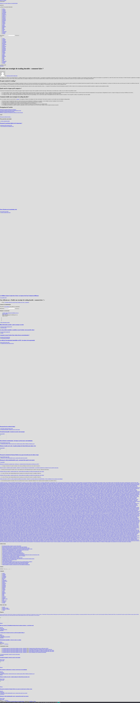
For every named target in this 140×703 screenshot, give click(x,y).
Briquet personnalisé (36, 489)
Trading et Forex (29, 537)
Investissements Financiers (105, 511)
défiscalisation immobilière (49, 499)
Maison (3, 25)
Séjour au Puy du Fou (129, 531)
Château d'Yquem (103, 491)
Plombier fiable (91, 523)
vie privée (30, 539)
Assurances (4, 11)
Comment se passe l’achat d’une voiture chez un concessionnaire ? (14, 335)
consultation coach (29, 496)
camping (19, 490)
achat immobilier (94, 482)
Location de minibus (62, 514)
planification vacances (132, 522)
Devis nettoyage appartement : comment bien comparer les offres (13, 553)
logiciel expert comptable (124, 514)
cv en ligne (73, 498)
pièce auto (48, 522)
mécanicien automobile (47, 517)
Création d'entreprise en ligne (49, 497)
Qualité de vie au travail (88, 526)
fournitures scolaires (61, 507)
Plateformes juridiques (67, 523)
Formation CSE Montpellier (73, 506)
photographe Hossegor (20, 522)
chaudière (114, 491)
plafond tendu (99, 522)
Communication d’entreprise (134, 493)
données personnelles (59, 501)
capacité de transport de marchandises (45, 490)
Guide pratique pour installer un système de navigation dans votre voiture (41, 650)
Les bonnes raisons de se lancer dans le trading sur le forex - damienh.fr (16, 302)
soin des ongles (25, 533)
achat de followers (88, 482)
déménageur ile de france (99, 499)
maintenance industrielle (86, 515)
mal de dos (120, 515)
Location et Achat (77, 514)
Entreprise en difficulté (64, 503)
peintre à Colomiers (40, 521)
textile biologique (55, 536)
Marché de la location (6, 516)
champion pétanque (67, 491)
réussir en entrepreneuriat (8, 530)
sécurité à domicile (98, 531)
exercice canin (111, 504)
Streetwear (53, 534)
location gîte (82, 514)
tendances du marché (135, 535)
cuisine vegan (61, 498)
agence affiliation (43, 483)
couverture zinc (31, 497)
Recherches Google (123, 527)
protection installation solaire (29, 526)
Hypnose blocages (133, 509)
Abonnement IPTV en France (20, 482)
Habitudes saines (31, 509)
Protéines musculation (37, 526)
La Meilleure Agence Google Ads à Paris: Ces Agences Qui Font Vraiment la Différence (19, 295)
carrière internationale (96, 490)
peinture (52, 521)
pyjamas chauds (81, 526)
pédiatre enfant (31, 521)
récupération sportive (19, 528)
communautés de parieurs (119, 493)
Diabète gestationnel (120, 500)
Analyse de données (10, 485)
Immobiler (4, 20)
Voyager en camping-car (57, 541)
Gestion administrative (8, 508)
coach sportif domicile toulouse (30, 493)
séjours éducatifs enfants (7, 532)
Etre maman (65, 504)
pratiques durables (63, 524)
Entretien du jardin (81, 503)
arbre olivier (81, 485)
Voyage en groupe (11, 541)
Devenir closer (99, 500)
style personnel (78, 534)
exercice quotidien (124, 504)
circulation (129, 492)
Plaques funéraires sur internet (31, 523)
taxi (46, 535)
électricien (97, 502)
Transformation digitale (66, 537)
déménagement (79, 499)
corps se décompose (61, 496)
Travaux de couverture (116, 537)
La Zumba (46, 513)
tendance (108, 535)
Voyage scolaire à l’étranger (45, 541)
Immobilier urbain (60, 510)
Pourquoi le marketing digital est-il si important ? (11, 123)
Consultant (19, 496)
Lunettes (12, 515)
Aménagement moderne (135, 484)
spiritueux (90, 533)
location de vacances (69, 514)
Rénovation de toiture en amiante (9, 529)
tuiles (4, 538)
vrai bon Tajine (85, 541)
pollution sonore (126, 523)
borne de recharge (124, 488)
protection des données (4, 526)
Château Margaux (110, 491)
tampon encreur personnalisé (22, 535)
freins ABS (71, 507)
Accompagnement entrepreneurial (63, 482)
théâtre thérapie (64, 536)
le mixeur (90, 513)
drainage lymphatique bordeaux (92, 501)
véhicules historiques (98, 538)
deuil (78, 500)
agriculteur (20, 484)
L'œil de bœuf (136, 512)
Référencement (56, 528)
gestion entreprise (62, 508)
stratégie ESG (23, 534)
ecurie (68, 502)
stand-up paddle (126, 533)
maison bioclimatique (94, 515)
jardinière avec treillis (21, 512)
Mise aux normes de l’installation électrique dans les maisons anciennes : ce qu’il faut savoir (17, 625)
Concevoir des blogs (25, 495)
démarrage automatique (66, 499)
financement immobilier (134, 505)
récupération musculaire (11, 528)
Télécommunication (96, 535)
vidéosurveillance (21, 539)
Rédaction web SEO (37, 528)
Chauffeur (126, 491)
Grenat (128, 508)
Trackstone (17, 537)
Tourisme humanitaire (3, 537)
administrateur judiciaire (28, 483)
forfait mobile (36, 506)
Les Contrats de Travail (133, 513)
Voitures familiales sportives (21, 540)
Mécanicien (41, 517)
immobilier (46, 510)
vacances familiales (49, 538)
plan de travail (125, 522)
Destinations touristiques (66, 500)
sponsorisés (95, 533)
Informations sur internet (7, 511)
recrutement (5, 528)
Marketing (4, 26)
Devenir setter (109, 500)
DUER (112, 501)
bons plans (111, 488)
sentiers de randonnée (15, 532)
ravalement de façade (123, 526)
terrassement (35, 536)
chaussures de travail (30, 492)
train (33, 537)
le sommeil (94, 513)
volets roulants (35, 540)
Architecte (90, 485)
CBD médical (11, 491)
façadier (59, 505)
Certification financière (33, 491)
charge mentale (88, 491)
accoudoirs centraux (72, 482)
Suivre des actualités (102, 534)
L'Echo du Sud (108, 512)
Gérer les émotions (133, 507)
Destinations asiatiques (42, 500)
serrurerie (32, 532)
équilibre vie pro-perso (18, 504)
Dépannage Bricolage (120, 499)
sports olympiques (120, 533)
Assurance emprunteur (27, 486)
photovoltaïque (43, 522)
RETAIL (124, 529)
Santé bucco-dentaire (14, 531)
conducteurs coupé (40, 495)
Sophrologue (61, 533)
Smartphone (130, 532)
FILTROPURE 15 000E (112, 505)
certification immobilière (42, 491)
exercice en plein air (117, 504)
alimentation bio (39, 484)
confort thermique (101, 495)
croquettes (29, 498)
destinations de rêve (49, 500)
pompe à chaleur (132, 523)
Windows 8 (103, 541)
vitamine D (88, 539)
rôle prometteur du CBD (66, 530)
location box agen (49, 514)
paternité (13, 521)
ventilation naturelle (133, 538)
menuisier (119, 517)
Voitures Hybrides (30, 540)
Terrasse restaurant (29, 536)
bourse (18, 99)
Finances (3, 17)
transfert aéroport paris (58, 537)
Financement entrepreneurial (125, 505)
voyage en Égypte (5, 541)
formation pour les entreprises (9, 507)
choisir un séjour (100, 492)
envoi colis (126, 503)
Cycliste (96, 498)
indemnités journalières (103, 510)
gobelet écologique (90, 508)
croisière (127, 497)
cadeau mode (114, 489)
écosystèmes (44, 502)
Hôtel (87, 509)
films (103, 505)
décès (104, 498)
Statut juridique (132, 533)
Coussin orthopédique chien (12, 497)
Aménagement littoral (127, 484)
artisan (117, 485)
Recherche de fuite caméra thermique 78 (32, 527)
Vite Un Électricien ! (93, 539)
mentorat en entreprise (109, 517)
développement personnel (92, 500)
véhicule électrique (85, 538)
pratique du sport (57, 524)
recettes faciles (129, 526)
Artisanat (3, 10)
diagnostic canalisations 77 (129, 500)
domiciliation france (41, 501)
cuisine (40, 498)
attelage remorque (80, 486)
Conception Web (8, 495)
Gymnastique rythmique (18, 509)
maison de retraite (101, 515)
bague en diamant (54, 487)
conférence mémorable (63, 495)
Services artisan (54, 532)
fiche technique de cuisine (97, 505)
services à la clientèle (47, 532)
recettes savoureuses (3, 527)
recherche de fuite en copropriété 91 (46, 527)
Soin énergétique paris (32, 533)
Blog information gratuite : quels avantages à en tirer (12, 324)
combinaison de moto (93, 493)
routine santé (93, 530)
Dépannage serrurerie (127, 499)
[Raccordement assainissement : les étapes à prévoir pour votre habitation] (3, 438)
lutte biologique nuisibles (18, 515)
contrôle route (51, 496)
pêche (28, 521)
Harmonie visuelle (45, 509)
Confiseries (75, 495)
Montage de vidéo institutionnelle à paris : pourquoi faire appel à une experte (17, 460)
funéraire (85, 507)
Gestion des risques (43, 508)
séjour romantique (137, 531)
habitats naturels (25, 509)
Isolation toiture (120, 511)
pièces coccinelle (53, 522)
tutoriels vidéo (7, 538)
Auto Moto (4, 12)
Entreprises (4, 16)
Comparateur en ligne (59, 494)
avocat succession (32, 487)
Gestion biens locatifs (16, 508)
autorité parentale (101, 486)
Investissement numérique (96, 511)
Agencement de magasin (119, 483)
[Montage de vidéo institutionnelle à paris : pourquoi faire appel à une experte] (13, 457)
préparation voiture (96, 524)
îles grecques (27, 510)
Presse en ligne (110, 524)
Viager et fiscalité (14, 539)
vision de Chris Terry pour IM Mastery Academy (71, 539)
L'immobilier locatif (130, 512)
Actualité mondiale (17, 483)
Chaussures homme (37, 492)
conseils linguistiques (116, 495)
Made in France (32, 515)
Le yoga (108, 513)
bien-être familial (20, 488)
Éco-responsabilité (10, 502)
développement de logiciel (83, 500)
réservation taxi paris (71, 529)
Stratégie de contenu (16, 534)
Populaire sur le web (9, 524)
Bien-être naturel (32, 488)
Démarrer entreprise (73, 499)
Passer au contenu (3, 0)
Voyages (3, 33)
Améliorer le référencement (84, 484)
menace (96, 517)
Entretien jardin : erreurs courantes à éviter (9, 559)
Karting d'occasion (57, 512)
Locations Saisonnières (96, 514)
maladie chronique (125, 515)
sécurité (93, 531)
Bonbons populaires (105, 488)
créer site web (92, 497)
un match (38, 538)
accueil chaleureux (79, 482)
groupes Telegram (132, 508)
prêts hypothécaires (127, 524)
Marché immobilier (30, 516)
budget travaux (57, 489)
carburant (53, 490)
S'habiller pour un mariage (104, 530)
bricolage (20, 489)
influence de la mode (121, 510)
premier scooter (76, 524)
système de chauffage (110, 534)
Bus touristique (77, 489)
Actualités (4, 9)
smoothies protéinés (3, 533)
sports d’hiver (108, 533)
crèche (64, 497)
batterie (104, 487)
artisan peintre (120, 485)
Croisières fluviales (20, 498)
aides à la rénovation (25, 484)
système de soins (117, 534)
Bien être (3, 13)
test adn (50, 536)
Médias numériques (62, 517)
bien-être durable (14, 488)
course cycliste (126, 496)
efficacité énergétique (85, 502)
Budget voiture (63, 489)
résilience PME (85, 529)
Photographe (4, 522)
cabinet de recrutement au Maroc (98, 489)
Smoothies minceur (135, 532)
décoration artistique (123, 498)
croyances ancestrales (34, 498)
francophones (67, 507)
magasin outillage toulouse (39, 515)
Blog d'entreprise (58, 488)
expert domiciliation (14, 505)
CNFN (19, 493)
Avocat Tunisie (38, 487)
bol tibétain (95, 488)
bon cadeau (100, 488)
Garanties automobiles (107, 507)
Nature (3, 595)
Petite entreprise (132, 521)
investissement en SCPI (71, 511)
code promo (50, 493)
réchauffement (16, 527)
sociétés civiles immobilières (15, 533)
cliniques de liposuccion (8, 493)
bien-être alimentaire (134, 487)
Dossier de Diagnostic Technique (68, 501)
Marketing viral (128, 516)
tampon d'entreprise (14, 535)
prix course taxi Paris (8, 525)
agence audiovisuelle (49, 483)
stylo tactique (89, 534)
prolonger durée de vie (110, 525)
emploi (107, 502)
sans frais (7, 531)
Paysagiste (24, 521)
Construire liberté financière (12, 496)
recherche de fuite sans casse (99, 527)
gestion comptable (23, 508)
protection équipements (20, 526)
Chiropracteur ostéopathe (61, 492)
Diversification (21, 501)
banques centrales (77, 487)
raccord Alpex (103, 526)
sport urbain (104, 533)
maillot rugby (69, 515)
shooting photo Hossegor (61, 532)
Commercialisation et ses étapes (102, 493)
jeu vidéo (30, 512)
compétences (65, 494)
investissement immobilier (80, 511)
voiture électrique (119, 539)
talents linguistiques (7, 535)
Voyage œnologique (36, 541)
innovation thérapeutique (37, 511)
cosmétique (67, 496)
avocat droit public (16, 487)
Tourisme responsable (11, 537)
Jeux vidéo (34, 512)
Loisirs (3, 24)
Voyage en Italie (23, 541)
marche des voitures (13, 516)
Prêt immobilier (121, 524)
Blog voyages (77, 488)
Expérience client (130, 504)
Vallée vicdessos (63, 538)
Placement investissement (92, 522)
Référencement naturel (79, 528)
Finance (118, 505)
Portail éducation (16, 524)
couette (78, 496)
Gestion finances (68, 508)
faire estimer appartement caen (66, 505)
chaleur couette (48, 491)
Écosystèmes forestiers (50, 502)
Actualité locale (11, 483)
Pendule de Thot (63, 521)
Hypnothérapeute (8, 510)
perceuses (72, 521)
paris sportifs (7, 521)
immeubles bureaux (41, 510)
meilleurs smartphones (91, 517)
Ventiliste (1, 539)
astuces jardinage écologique (72, 486)
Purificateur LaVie (64, 526)
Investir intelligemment (58, 511)
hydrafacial (115, 509)
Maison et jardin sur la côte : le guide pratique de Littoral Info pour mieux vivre (18, 445)
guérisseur (137, 508)
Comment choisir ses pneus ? (7, 560)
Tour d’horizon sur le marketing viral (8, 209)
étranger (61, 504)
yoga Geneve (119, 541)
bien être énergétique (124, 487)
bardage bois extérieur (89, 487)
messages (133, 517)
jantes (133, 511)
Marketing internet (108, 516)
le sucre (102, 513)
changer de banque (82, 491)
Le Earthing (66, 513)
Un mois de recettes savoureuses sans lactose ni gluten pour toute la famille (15, 563)
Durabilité (115, 501)
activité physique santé (134, 482)
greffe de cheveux (123, 508)
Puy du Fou (76, 526)
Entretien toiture (110, 503)
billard (38, 488)
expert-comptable (27, 505)
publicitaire (56, 526)
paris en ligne (2, 521)
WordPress (31, 701)
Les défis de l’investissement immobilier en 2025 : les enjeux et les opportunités (17, 340)
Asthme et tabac (56, 486)
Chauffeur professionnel (9, 492)
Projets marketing (103, 525)
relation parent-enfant (114, 528)
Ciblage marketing (112, 492)
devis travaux (114, 500)
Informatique (13, 511)
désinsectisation (23, 500)
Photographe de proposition (11, 522)
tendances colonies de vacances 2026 (125, 535)
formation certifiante (42, 506)
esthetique (36, 504)
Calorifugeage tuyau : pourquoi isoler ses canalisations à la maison (13, 555)
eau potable (124, 501)
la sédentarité (42, 513)
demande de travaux (57, 499)
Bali (62, 487)
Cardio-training (58, 490)
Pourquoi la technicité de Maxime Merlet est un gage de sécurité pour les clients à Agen (19, 454)
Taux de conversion (42, 535)
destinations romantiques (57, 500)
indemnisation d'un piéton (94, 510)
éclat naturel (5, 502)
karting (52, 512)
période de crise (86, 521)
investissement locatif (88, 511)
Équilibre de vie (136, 503)
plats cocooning (74, 523)
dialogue (5, 501)
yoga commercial (114, 541)
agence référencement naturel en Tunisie (99, 483)
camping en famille (24, 490)
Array (99, 485)
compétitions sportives (87, 494)
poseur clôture (51, 524)
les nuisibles (2, 514)
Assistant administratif (133, 485)
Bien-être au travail (7, 488)
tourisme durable (113, 536)
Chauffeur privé (131, 491)
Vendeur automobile (115, 538)
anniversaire (26, 485)
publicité (59, 526)
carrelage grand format (65, 490)
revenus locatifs (34, 530)
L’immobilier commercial (4, 513)
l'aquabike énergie (89, 512)
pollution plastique (120, 523)
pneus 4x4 (95, 523)
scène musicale (63, 531)
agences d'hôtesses (127, 483)
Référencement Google (71, 528)
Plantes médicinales (16, 523)
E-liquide (119, 501)
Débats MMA (100, 498)
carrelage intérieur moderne (81, 490)
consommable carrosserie (124, 495)
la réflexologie (37, 513)
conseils (105, 495)
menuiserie (115, 517)
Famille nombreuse (75, 505)
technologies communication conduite (79, 535)
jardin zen (8, 512)
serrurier (35, 532)
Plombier (86, 523)
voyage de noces (105, 540)
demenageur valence (107, 499)
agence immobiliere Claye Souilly (86, 483)
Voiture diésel (113, 539)
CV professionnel (79, 498)
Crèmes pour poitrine (104, 497)
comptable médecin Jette (129, 494)
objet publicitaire (118, 614)
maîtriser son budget (114, 515)
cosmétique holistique (73, 496)
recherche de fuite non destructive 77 (58, 527)
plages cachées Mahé (107, 522)
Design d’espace (6, 500)
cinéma (120, 492)
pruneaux (43, 526)
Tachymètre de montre (130, 534)
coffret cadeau (61, 493)
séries (30, 532)
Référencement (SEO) (63, 528)
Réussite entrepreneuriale (17, 530)
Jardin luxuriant (4, 512)
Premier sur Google (82, 524)
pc (26, 521)
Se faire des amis (76, 531)
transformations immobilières (75, 537)
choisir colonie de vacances (78, 492)
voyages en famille (73, 541)
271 (5, 700)
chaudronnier (118, 491)
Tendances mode (17, 536)
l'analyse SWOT (83, 512)
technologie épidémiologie (59, 535)
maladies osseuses (132, 515)
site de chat (93, 532)
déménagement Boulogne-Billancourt (88, 499)
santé (3, 30)
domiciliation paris (48, 501)
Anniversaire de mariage (32, 485)
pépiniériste (68, 521)
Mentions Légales (5, 608)
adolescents (35, 483)
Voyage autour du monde (77, 540)
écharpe (127, 501)
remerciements (127, 528)
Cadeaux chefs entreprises (128, 489)
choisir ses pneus (86, 492)
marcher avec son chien (60, 516)
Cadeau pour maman (120, 489)
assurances (45, 486)
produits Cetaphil (55, 525)
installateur (44, 511)
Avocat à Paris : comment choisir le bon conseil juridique (12, 550)
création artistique (41, 497)
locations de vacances (88, 514)
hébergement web (64, 509)
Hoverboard (100, 509)
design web (18, 500)
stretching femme (66, 534)
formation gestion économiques (111, 506)
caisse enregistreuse (9, 490)
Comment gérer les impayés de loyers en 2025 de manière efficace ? (12, 632)
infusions (17, 511)
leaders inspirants (113, 513)
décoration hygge (3, 499)
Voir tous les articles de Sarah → (5, 116)
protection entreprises (11, 526)
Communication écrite (12, 494)
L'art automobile (95, 512)
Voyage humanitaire (29, 541)
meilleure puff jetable (77, 517)
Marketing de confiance (87, 516)
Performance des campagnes (79, 521)
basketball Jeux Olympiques (98, 487)
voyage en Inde (17, 541)
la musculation (24, 513)
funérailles (82, 507)
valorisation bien (69, 538)
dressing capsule (101, 501)
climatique (2, 493)
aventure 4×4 (115, 486)
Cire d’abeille (133, 492)
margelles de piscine (67, 516)
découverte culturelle (33, 499)
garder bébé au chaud (115, 507)
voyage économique (111, 540)
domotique (53, 501)
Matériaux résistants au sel (28, 517)
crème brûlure (97, 497)
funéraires (89, 507)
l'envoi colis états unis (123, 512)
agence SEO (108, 483)
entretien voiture (116, 503)
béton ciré (118, 487)
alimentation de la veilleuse (47, 484)
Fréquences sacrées (77, 507)
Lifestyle (3, 23)
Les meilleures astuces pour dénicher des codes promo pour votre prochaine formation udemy (18, 558)
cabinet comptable (90, 489)
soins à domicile (38, 533)
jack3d (124, 511)
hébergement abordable (57, 509)
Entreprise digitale (56, 503)
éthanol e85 (58, 504)
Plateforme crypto (47, 523)
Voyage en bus (133, 540)
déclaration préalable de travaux (110, 498)
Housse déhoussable (94, 509)
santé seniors (45, 531)
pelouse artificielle (57, 521)
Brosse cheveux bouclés (45, 489)
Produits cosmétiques (61, 525)
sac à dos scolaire (113, 530)
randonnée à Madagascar (110, 526)
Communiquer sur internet (50, 494)
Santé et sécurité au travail (22, 531)
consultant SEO (23, 496)
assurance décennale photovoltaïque (11, 486)
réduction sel (51, 528)
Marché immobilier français (39, 516)
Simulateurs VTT (85, 532)
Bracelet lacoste (15, 489)
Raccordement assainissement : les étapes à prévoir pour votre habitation (16, 440)
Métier (3, 27)
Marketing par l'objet (122, 516)
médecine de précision (55, 517)
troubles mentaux (133, 537)
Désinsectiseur (4, 581)
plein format (79, 523)
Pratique (3, 29)
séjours (1, 532)
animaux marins (21, 485)
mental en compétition (101, 517)
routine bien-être (82, 530)
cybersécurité (84, 498)
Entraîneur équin (29, 503)
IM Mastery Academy (34, 510)
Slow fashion (121, 532)
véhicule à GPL (78, 538)
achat (84, 482)
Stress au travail (60, 534)
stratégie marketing (35, 534)
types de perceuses (13, 538)
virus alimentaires (47, 539)
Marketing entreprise (100, 516)
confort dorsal (95, 495)
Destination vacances (29, 500)
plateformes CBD (53, 523)
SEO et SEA (23, 532)
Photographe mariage (27, 522)
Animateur (16, 485)
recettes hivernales (135, 526)
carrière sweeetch (103, 490)
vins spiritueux (40, 539)
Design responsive (13, 500)
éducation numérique (73, 502)
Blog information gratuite (70, 488)
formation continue (58, 506)
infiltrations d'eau (114, 510)
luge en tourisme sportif (7, 515)
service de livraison (40, 532)
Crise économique (111, 497)
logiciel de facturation (115, 514)
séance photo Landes (82, 531)
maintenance (79, 515)
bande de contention (69, 487)
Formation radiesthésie (43, 507)
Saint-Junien (133, 530)
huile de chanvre (106, 509)
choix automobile (106, 492)
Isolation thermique (114, 511)
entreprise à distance (49, 503)
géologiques (128, 507)
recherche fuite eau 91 (115, 527)
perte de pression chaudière (120, 521)
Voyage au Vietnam (57, 540)
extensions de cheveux (54, 505)
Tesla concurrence (46, 536)
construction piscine (3, 496)
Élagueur (93, 502)
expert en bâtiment (21, 505)
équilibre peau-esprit (3, 504)
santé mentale (30, 531)
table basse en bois (123, 534)
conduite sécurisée (55, 495)
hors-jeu (84, 509)
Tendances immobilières (4, 536)
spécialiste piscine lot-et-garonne (83, 533)
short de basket (71, 532)
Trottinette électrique (126, 537)
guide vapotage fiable (10, 509)
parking (10, 521)
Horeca (81, 509)
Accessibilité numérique (36, 482)
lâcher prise (51, 513)
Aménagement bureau (93, 484)
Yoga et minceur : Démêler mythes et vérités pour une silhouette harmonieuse (15, 562)
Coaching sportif (39, 493)
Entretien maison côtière (97, 503)
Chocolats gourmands (69, 492)
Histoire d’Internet (71, 509)
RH (37, 530)
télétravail (105, 535)
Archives (1, 568)
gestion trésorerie (80, 508)
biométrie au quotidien (48, 488)
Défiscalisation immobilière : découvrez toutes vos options (10, 639)
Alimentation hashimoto (56, 484)
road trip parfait (44, 530)
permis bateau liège (92, 521)
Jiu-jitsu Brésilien (39, 512)
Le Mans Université (85, 513)
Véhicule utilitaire (91, 538)
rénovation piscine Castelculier (37, 529)
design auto (133, 499)
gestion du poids (50, 508)
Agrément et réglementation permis (12, 484)
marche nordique (47, 516)
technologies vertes (89, 535)
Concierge (31, 495)
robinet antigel (54, 530)
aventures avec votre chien (122, 486)
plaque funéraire (23, 523)
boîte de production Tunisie (88, 488)
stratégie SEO (41, 534)
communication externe (31, 494)
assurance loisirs (34, 486)
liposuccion (29, 514)
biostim (53, 488)
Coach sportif (22, 493)
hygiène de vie (119, 509)
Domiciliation (26, 501)
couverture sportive (25, 497)
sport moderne (99, 533)
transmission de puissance (85, 537)
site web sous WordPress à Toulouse (112, 532)
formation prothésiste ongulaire (19, 507)
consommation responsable (133, 495)
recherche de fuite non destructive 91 (71, 527)
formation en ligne (103, 506)
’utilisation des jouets (3, 482)
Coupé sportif (102, 496)
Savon (59, 531)
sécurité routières (123, 531)
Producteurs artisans (39, 525)
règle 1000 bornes (108, 528)
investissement (64, 511)
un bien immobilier (23, 538)
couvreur (35, 497)
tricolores (121, 537)
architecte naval (95, 485)
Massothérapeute (5, 517)
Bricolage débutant (25, 489)
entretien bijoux (74, 503)
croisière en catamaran (133, 497)
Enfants (3, 15)
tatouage (32, 535)
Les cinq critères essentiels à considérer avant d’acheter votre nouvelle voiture (17, 329)
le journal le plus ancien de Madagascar (75, 513)
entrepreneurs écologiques (41, 503)
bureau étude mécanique (70, 489)
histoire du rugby (77, 509)
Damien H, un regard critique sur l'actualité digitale (9, 3)
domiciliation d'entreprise (33, 501)
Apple (45, 485)
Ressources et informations (97, 529)
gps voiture (113, 508)
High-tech (4, 19)
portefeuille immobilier (38, 524)
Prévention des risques (134, 524)
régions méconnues (101, 528)
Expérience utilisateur (7, 505)
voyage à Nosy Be (50, 540)
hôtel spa (89, 509)
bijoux (36, 488)
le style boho (98, 513)
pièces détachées (59, 522)
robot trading (59, 530)
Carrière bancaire (90, 490)
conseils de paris (110, 495)
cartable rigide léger (120, 490)
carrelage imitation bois (73, 490)
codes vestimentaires (55, 493)
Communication (126, 493)
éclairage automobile (132, 501)
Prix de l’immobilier (16, 525)
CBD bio (7, 491)
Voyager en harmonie (65, 541)
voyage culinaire (92, 540)
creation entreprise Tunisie (58, 497)
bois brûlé (82, 488)
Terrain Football (23, 536)
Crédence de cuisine (69, 497)
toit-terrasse (97, 536)
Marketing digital (94, 516)
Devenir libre (105, 500)
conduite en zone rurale (48, 495)
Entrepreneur (34, 503)
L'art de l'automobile (101, 512)
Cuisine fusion (43, 498)
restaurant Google (108, 529)
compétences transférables (78, 494)
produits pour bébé (82, 525)
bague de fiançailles (47, 487)
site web (96, 532)
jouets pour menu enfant (47, 512)
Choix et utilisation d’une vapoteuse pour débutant (37, 652)
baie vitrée (59, 487)
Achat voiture (121, 482)
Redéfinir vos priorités (45, 528)
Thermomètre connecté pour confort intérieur (82, 536)
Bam (35, 701)
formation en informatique (82, 506)
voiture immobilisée (131, 539)
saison (136, 530)
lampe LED (55, 513)
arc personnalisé (86, 485)
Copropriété (56, 496)
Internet (3, 21)
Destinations (35, 500)
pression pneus (115, 524)
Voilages (98, 539)
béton (116, 487)
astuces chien (65, 486)
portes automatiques (45, 524)
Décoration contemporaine (132, 498)
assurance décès (20, 486)
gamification (98, 507)
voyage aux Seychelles (86, 540)
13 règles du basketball (11, 482)
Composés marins (103, 494)
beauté (107, 487)
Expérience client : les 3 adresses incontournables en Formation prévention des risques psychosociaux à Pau (20, 554)
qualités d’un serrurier (96, 526)
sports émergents (114, 533)
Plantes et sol (11, 523)
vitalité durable (83, 539)
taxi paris (49, 535)
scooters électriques (69, 531)
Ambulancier (77, 484)
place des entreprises (84, 522)
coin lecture (66, 493)
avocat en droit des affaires (24, 487)
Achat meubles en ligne (109, 482)
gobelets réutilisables (97, 508)
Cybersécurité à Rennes (91, 498)
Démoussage (114, 499)
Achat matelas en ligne (101, 482)
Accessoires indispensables (44, 482)
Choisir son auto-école (93, 492)
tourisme (108, 536)
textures (59, 536)
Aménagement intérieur (119, 484)
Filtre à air (106, 505)
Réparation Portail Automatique (62, 529)
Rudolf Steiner (97, 530)
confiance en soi (69, 495)
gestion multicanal (74, 508)
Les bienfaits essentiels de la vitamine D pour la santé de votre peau (40, 649)
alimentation (34, 484)
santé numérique (35, 531)
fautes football (81, 505)
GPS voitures (118, 508)
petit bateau (127, 521)
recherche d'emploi (22, 527)
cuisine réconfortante (55, 498)
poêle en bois (100, 523)
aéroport (38, 483)
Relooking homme (122, 528)
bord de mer (119, 488)
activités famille (5, 483)
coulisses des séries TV (90, 496)
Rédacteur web (25, 528)
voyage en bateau (127, 540)
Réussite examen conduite (26, 530)
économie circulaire (20, 502)
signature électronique (78, 532)
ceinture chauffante (17, 491)
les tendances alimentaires (12, 514)
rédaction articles (31, 528)
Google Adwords (108, 508)
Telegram (101, 535)
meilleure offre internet (70, 517)
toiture (100, 536)
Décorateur (118, 498)
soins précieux (49, 533)
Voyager (51, 541)
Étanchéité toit (53, 504)
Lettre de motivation (20, 514)
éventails (82, 504)
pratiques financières (70, 524)
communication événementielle (21, 494)
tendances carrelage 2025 (114, 535)
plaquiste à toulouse (40, 523)
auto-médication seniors (93, 486)
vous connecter (6, 306)
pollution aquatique (113, 523)
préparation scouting (89, 524)
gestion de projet (37, 508)
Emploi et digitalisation (113, 502)
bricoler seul (31, 489)
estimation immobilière (42, 504)
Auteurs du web (86, 486)
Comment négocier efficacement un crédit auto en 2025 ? (39, 648)
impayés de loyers (75, 510)
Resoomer (90, 529)
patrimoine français (18, 521)
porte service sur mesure (29, 524)
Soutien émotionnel (67, 533)
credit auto (75, 497)
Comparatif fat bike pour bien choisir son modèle (10, 556)
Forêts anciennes (31, 506)
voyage (45, 540)
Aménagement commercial (101, 484)
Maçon (28, 515)
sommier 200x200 (56, 533)
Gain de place (93, 507)
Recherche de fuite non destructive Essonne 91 (86, 527)
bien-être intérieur (26, 488)
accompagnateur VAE (53, 482)
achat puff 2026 (116, 482)
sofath (21, 533)
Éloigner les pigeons (102, 502)
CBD (5, 491)
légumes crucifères (125, 513)
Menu (1, 36)
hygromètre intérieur (125, 509)
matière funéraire (36, 517)
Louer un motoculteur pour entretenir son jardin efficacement (12, 552)
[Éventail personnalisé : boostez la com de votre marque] (10, 429)
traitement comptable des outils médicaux (41, 537)
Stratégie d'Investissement (8, 534)
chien (56, 492)
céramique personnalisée (25, 491)
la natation (33, 513)
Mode (3, 28)
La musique (29, 513)
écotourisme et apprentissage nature (61, 502)
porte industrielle (22, 524)
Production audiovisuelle (47, 525)
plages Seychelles (114, 522)
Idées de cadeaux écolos (15, 510)
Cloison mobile (15, 493)
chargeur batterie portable (95, 491)
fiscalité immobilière (10, 506)
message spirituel (129, 517)
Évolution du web (87, 504)
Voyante (80, 541)
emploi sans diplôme (120, 502)
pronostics (130, 525)
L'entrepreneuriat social (115, 512)
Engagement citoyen (16, 503)
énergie (131, 502)
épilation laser (131, 503)
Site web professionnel (102, 532)
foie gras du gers (17, 506)
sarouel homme (55, 531)
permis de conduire (99, 521)
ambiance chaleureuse (64, 484)
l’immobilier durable (12, 513)
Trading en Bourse (22, 537)
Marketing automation (79, 516)
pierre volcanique (65, 522)
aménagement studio (3, 485)
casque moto (132, 490)
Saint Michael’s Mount (127, 530)
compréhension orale (117, 494)
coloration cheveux (85, 493)
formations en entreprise (51, 507)
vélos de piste (109, 538)
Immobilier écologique (52, 510)
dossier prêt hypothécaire (79, 501)
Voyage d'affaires (99, 540)
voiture (101, 539)
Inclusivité (79, 510)
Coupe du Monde (97, 496)
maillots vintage (74, 515)
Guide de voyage (3, 509)
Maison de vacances (107, 515)
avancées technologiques (108, 486)
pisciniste (78, 522)
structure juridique (72, 534)
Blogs (3, 579)
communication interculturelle (40, 494)
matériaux (13, 517)
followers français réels (24, 506)
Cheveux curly (46, 492)
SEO (20, 532)
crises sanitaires (117, 497)
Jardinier (15, 512)
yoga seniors (129, 541)
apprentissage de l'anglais (66, 485)
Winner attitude (108, 541)
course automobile (120, 496)
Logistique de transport (132, 514)
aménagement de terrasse (110, 484)
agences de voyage (133, 483)
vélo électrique (104, 538)
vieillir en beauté (35, 539)
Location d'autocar (55, 514)
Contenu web (35, 496)
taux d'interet (36, 535)
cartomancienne (126, 490)
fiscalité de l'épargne (3, 506)
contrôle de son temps (44, 496)
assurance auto (2, 486)
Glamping (85, 508)
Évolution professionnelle (95, 504)
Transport (3, 32)
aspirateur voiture (126, 485)
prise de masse (2, 525)
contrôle (39, 496)
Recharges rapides (10, 527)
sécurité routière (117, 531)
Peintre (36, 521)
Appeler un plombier (40, 485)
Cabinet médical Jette (108, 489)
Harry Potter (50, 509)
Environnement (121, 503)
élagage (90, 502)
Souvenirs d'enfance (74, 533)
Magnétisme (51, 515)
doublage (85, 501)
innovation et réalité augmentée (28, 511)
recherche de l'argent (108, 527)
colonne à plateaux (79, 493)
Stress (56, 534)
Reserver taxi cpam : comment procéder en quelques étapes (12, 557)
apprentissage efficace (74, 485)
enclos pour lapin (127, 502)
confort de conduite (89, 495)
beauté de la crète (111, 487)
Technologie (4, 31)
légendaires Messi (119, 513)
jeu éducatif (27, 512)
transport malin (102, 537)
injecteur (20, 511)
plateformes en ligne (59, 523)
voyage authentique (69, 540)
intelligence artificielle (50, 511)
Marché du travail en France (22, 516)
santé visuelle (50, 531)
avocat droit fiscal (10, 487)
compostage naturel (110, 494)
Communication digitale (4, 494)
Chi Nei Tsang (52, 492)
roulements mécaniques (75, 530)
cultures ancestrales (67, 498)
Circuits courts (124, 492)
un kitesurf (34, 538)
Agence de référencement (58, 483)
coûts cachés (20, 497)
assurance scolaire (40, 486)
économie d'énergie (27, 502)
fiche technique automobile (88, 505)
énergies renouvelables (8, 503)
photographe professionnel (36, 522)
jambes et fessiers (129, 511)
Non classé (4, 596)
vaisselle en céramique (56, 538)
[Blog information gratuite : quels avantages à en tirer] (5, 322)
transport (91, 537)
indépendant (109, 510)
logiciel (101, 514)
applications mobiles (58, 485)
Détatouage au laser (73, 500)
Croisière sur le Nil (3, 498)
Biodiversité (42, 488)
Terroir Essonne (40, 536)
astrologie (60, 486)
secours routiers (89, 531)
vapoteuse (74, 538)
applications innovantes (50, 485)
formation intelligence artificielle (123, 506)
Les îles (138, 513)
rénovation (2, 529)
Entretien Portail (104, 503)
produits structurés (89, 525)
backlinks (42, 487)
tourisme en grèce (119, 536)
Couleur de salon (82, 496)
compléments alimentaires (95, 494)
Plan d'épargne (120, 522)
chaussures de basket (23, 492)
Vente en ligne (127, 538)
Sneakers (8, 533)
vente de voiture (122, 538)
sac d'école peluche (119, 530)
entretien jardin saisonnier (88, 503)
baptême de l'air (82, 487)
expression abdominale (46, 505)
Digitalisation (9, 501)
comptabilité (123, 494)
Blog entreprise (63, 488)
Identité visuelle (22, 510)
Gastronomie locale (122, 507)
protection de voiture (135, 525)
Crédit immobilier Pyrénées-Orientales (83, 497)
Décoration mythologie (25, 499)
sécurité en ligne (111, 531)
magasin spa (47, 515)
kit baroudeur (77, 512)
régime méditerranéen (94, 528)
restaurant (103, 529)
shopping (67, 532)
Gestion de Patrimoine (30, 508)
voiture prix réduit (7, 540)
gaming (102, 507)
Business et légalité (83, 489)
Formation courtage (64, 506)
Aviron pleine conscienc (131, 486)
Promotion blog (125, 525)
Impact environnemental (67, 510)
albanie (30, 484)
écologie (15, 502)
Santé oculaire (40, 531)
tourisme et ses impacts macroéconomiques (129, 536)
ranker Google (116, 526)
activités (1, 483)
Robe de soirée (49, 530)
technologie (53, 535)
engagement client (23, 503)
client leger (138, 492)
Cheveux (42, 492)
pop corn (4, 524)
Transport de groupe (96, 537)
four (56, 507)
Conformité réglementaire (81, 495)
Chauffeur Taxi (16, 492)
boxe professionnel (9, 489)
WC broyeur (90, 541)
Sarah (8, 75)
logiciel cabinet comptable (107, 514)
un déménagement (29, 538)
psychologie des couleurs (49, 526)
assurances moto (50, 486)
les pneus (6, 514)
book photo (115, 488)
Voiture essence (125, 539)
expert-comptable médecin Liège (36, 505)
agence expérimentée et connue (68, 483)
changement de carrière (75, 491)
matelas (10, 517)
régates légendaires (86, 528)
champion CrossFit (60, 491)
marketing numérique (115, 516)
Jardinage (12, 512)
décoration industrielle (10, 499)
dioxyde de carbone (15, 501)
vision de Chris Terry (59, 539)
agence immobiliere (77, 483)
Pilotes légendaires (71, 522)
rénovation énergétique (28, 529)
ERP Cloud (28, 504)
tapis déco (29, 535)
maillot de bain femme (62, 515)
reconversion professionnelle (131, 527)
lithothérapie (44, 514)
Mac (26, 515)
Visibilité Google (53, 539)
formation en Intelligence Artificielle (93, 506)
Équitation (23, 504)
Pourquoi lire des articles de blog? (7, 426)
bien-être (129, 487)
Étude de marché (70, 504)
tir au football (92, 536)
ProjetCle (94, 525)
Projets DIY (98, 525)
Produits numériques (75, 525)
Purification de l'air (71, 526)
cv (70, 498)
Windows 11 (99, 541)
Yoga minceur (124, 541)
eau (121, 501)
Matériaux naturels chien (19, 517)
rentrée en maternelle (53, 529)
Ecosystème (40, 502)
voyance (77, 541)
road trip (39, 530)
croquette (25, 498)
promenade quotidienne (118, 525)
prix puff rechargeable (32, 525)
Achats (3, 8)
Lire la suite (2, 628)
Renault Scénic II (133, 528)
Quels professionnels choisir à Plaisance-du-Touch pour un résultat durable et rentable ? (17, 561)
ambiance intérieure (71, 484)
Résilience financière (79, 529)
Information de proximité (129, 510)
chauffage (123, 491)
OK (58, 702)
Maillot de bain (56, 515)
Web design (94, 541)
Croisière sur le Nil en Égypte (12, 498)
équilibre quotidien (10, 504)
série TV (26, 532)
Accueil (3, 607)
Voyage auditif (63, 540)
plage (103, 522)
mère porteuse (123, 517)
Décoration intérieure (17, 499)
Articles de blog (107, 485)
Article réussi (102, 485)
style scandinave (84, 534)
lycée (24, 515)
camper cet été (15, 490)
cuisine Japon (48, 498)
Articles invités (113, 485)
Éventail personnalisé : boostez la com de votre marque (12, 431)
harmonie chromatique (38, 509)
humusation (111, 509)
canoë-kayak (36, 490)
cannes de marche (31, 490)
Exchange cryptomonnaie (104, 504)
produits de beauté (68, 525)
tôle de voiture (104, 536)
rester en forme (119, 529)
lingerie (25, 514)
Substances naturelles (95, 534)
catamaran (2, 491)
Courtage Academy (132, 496)
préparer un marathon (104, 524)
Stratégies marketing (47, 534)
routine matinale (87, 530)
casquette (135, 490)
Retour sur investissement (130, 529)
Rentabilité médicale (46, 529)
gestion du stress (56, 508)
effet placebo (79, 502)
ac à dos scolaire (29, 482)
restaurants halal (114, 529)
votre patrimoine (41, 540)
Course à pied (114, 496)
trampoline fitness (51, 537)
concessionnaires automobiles (17, 495)
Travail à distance (109, 537)
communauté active (111, 493)
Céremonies (4, 14)
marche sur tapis (53, 516)
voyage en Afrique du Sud (119, 540)
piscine (76, 522)
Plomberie (83, 523)
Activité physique (127, 482)
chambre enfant (54, 491)
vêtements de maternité (7, 539)
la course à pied (18, 513)
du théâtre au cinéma (107, 501)
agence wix (113, 483)
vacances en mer (43, 538)
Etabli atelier (48, 504)
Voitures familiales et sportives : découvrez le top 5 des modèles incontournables (16, 564)
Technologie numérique (68, 535)
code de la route (45, 493)
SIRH (90, 532)
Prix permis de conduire (24, 525)
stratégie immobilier (28, 534)
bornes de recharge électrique (133, 488)
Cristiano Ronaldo (123, 497)
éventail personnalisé (77, 504)
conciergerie (35, 495)
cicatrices (117, 492)
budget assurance (52, 489)
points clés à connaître (106, 523)
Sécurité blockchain (104, 531)
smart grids (125, 532)
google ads (103, 508)
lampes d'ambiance (60, 513)
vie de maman (26, 539)
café (5, 490)
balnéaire (64, 487)
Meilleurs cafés (84, 517)
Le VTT (105, 513)
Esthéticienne (32, 504)
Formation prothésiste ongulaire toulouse (32, 507)
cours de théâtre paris (108, 496)
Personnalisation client (107, 521)
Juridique (3, 22)
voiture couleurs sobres (107, 539)
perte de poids (113, 521)
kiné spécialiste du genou (70, 512)
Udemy (18, 538)
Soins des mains (44, 533)
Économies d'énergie (34, 502)
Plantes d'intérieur (5, 523)
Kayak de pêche (63, 512)
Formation (4, 18)
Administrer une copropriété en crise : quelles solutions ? (12, 551)
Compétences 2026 (70, 494)
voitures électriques (13, 540)
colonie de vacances (72, 493)
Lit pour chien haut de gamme (36, 514)
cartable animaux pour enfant (112, 490)
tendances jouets (11, 536)
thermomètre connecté (70, 536)
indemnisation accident (86, 510)
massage (133, 516)
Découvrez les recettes (41, 499)
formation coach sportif (50, 506)
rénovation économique (19, 529)
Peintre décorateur (47, 521)
